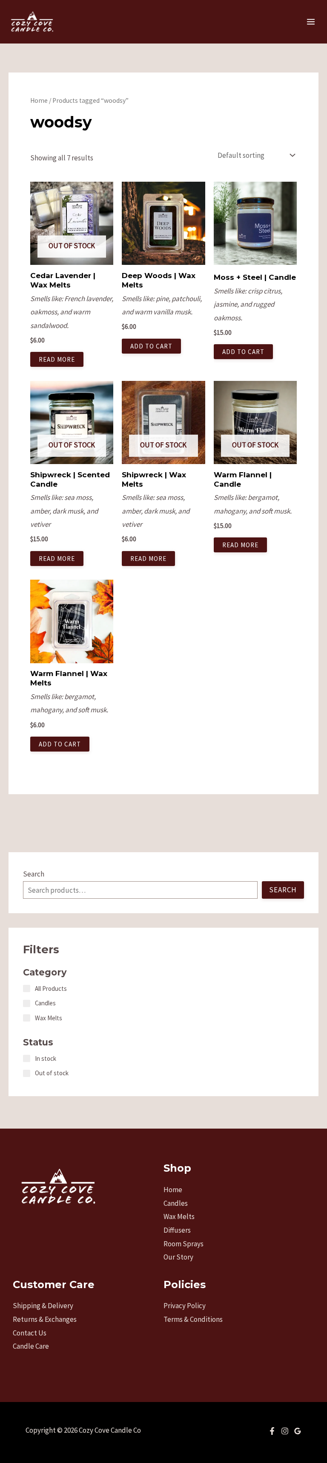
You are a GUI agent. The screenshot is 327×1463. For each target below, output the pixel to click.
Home (39, 100)
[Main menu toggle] (311, 22)
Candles (176, 1203)
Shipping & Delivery (43, 1305)
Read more (57, 359)
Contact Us (29, 1333)
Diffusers (177, 1230)
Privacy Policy (185, 1305)
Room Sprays (184, 1243)
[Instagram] (285, 1431)
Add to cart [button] (151, 346)
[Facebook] (272, 1431)
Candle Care (31, 1346)
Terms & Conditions (193, 1319)
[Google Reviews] (297, 1431)
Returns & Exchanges (45, 1319)
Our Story (178, 1257)
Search (33, 874)
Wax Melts (179, 1216)
